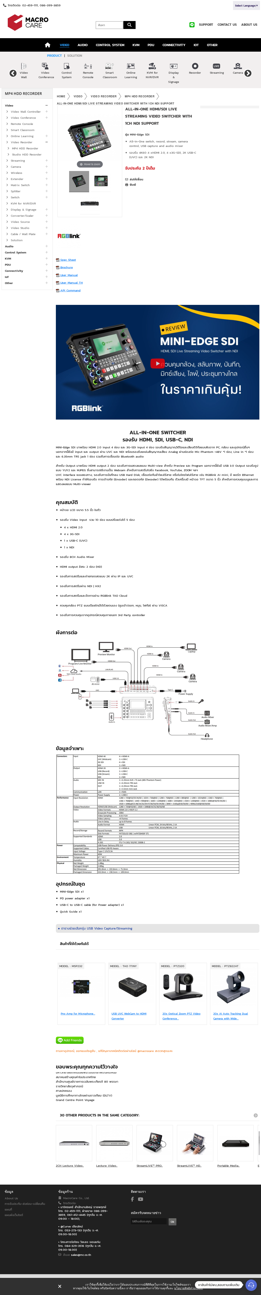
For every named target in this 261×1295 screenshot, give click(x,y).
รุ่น (127, 134)
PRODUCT (54, 55)
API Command (70, 290)
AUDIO (82, 45)
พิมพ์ (133, 184)
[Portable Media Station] (235, 1143)
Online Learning (131, 75)
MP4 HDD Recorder (24, 148)
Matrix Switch (20, 185)
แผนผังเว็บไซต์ (14, 1215)
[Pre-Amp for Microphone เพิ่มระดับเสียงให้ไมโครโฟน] (81, 987)
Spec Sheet (67, 259)
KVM (136, 45)
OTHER (212, 45)
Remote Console (88, 75)
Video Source (20, 221)
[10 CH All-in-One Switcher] (79, 181)
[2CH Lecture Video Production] (74, 1143)
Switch (15, 197)
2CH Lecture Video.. (70, 1165)
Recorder (195, 72)
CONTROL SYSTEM (110, 45)
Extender (16, 179)
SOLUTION (74, 55)
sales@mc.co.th (81, 1254)
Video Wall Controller (25, 111)
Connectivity (14, 270)
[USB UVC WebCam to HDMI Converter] (132, 987)
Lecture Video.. (106, 1165)
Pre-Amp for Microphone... (78, 1014)
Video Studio (19, 227)
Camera (238, 72)
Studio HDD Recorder (26, 154)
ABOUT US (249, 24)
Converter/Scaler (22, 215)
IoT (7, 276)
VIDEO (64, 45)
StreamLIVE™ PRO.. (150, 1165)
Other (9, 283)
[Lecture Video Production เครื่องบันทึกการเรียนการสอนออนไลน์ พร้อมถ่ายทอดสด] (114, 1143)
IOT (196, 45)
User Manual (68, 275)
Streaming (217, 72)
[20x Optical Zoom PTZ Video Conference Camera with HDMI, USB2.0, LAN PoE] (183, 987)
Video (9, 105)
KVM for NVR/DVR (152, 75)
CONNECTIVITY (174, 45)
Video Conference (46, 75)
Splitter (15, 191)
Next (248, 73)
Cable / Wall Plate (22, 234)
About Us (11, 1198)
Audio (9, 246)
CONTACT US (227, 24)
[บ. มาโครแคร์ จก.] (44, 22)
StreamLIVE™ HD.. (189, 1165)
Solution (16, 240)
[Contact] (251, 1285)
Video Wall (24, 75)
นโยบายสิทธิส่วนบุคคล (188, 1288)
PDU (151, 45)
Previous (13, 73)
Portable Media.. (228, 1165)
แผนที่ (8, 1209)
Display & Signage (173, 77)
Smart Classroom (110, 75)
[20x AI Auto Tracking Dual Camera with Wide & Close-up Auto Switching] (234, 987)
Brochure (66, 267)
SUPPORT (206, 24)
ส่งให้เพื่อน (136, 179)
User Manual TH (71, 282)
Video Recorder (21, 142)
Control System (67, 75)
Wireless (16, 172)
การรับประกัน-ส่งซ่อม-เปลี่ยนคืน (25, 1203)
